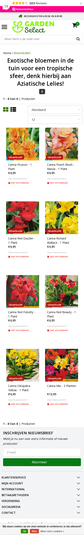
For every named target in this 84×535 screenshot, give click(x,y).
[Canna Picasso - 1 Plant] (22, 144)
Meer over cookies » (52, 531)
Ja (24, 531)
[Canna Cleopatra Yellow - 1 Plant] (22, 365)
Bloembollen (22, 53)
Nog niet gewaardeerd (17, 178)
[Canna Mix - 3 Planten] (61, 365)
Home (7, 53)
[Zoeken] (78, 39)
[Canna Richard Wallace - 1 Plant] (61, 217)
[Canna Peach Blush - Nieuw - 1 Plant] (61, 144)
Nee (34, 531)
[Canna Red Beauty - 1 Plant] (61, 291)
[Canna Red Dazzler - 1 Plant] (22, 217)
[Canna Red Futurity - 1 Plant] (22, 291)
